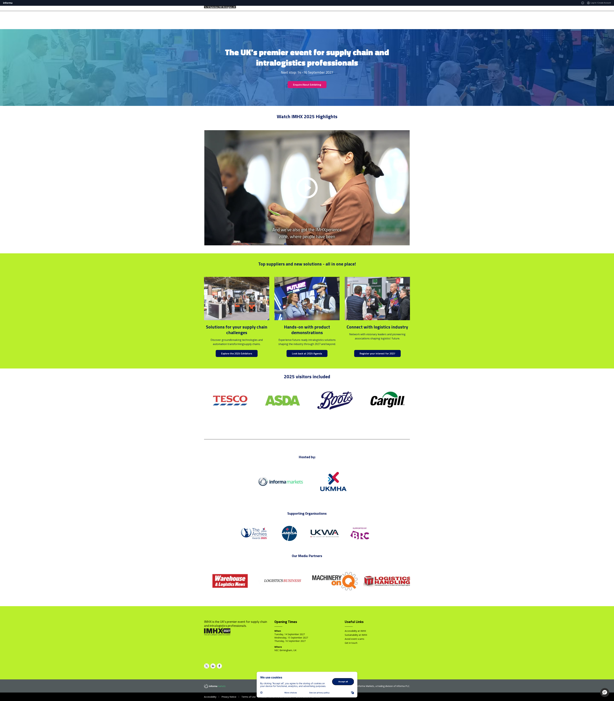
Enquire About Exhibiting (307, 85)
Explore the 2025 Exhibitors (236, 353)
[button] (604, 692)
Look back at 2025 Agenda (307, 353)
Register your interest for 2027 (377, 353)
